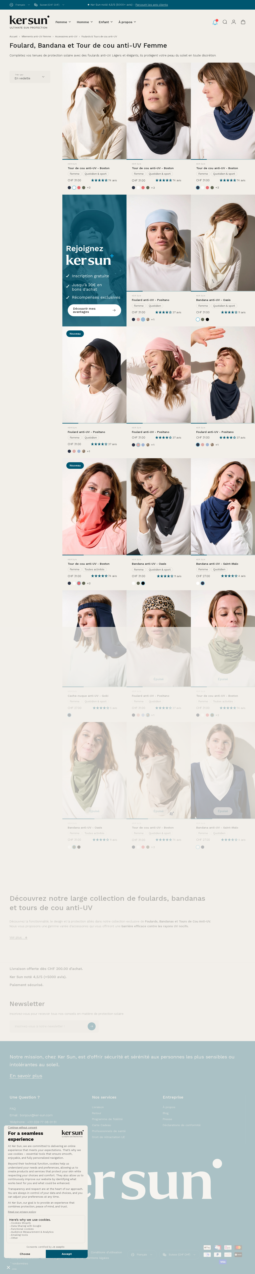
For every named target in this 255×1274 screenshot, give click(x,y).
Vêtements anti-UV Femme (36, 36)
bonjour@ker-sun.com (36, 1115)
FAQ (13, 1108)
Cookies (13, 1269)
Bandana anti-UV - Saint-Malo (217, 563)
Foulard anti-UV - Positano (150, 300)
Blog (166, 1113)
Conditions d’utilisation (106, 1252)
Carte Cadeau (101, 1125)
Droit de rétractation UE (108, 1137)
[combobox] (20, 5)
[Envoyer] (92, 1026)
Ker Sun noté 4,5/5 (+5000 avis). (38, 977)
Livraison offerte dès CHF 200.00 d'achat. (46, 969)
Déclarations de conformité (182, 1125)
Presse (167, 1119)
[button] (99, 180)
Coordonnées (19, 1263)
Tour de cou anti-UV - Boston (89, 168)
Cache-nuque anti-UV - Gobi (88, 695)
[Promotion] (94, 260)
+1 (153, 319)
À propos (169, 1107)
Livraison (98, 1107)
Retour (96, 1113)
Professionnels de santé (109, 1131)
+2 (89, 187)
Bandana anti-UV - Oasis (213, 300)
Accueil (13, 36)
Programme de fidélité (107, 1119)
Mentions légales (97, 1257)
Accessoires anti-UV (66, 36)
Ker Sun (72, 164)
